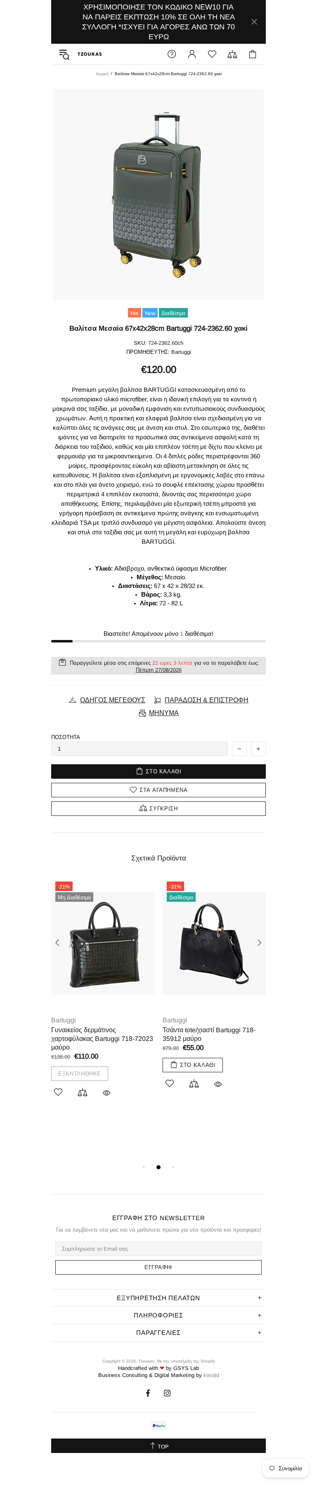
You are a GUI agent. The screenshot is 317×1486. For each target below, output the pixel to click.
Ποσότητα (65, 737)
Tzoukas (90, 54)
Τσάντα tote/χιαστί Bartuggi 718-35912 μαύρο (209, 1034)
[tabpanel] (102, 998)
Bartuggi (63, 1020)
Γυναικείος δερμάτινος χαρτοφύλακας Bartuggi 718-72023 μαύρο (102, 1038)
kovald (211, 1375)
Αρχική (102, 73)
